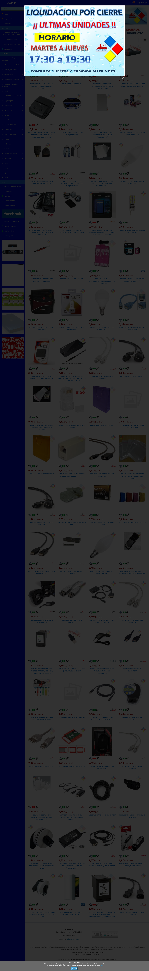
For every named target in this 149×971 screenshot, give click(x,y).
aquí (102, 965)
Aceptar (74, 968)
